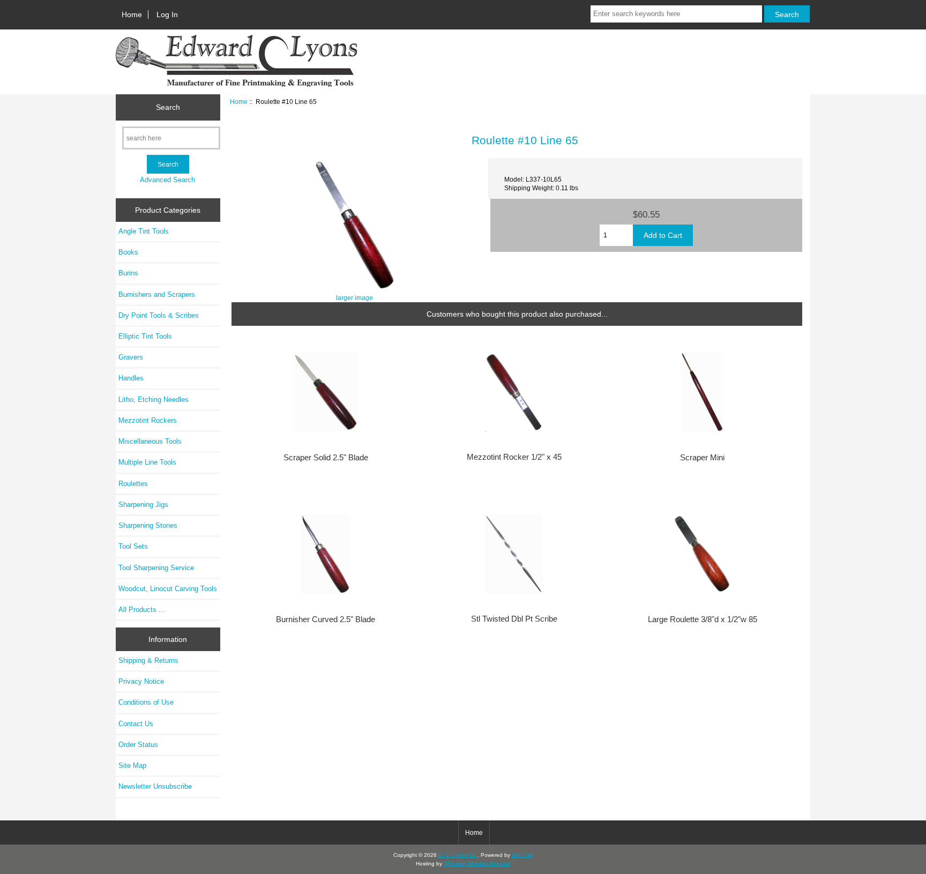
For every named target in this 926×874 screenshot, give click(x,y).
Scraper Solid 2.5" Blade (325, 457)
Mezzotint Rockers (147, 420)
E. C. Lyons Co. (457, 855)
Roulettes (133, 484)
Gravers (130, 357)
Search (168, 107)
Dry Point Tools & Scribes (158, 315)
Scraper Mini (702, 457)
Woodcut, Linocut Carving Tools (167, 589)
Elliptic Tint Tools (145, 336)
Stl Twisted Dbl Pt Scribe (514, 619)
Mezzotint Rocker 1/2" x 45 (514, 457)
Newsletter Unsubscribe (155, 786)
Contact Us (135, 724)
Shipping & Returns (148, 660)
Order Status (138, 745)
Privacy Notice (141, 681)
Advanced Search (167, 180)
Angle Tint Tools (143, 231)
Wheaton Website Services (477, 863)
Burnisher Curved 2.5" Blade (325, 619)
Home (132, 14)
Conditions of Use (146, 702)
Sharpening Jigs (143, 505)
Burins (128, 273)
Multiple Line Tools (147, 462)
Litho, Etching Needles (153, 399)
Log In (167, 14)
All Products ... (141, 610)
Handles (131, 378)
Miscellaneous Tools (150, 441)
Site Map (132, 765)
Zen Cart (522, 855)
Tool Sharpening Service (156, 568)
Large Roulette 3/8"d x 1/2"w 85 (702, 619)
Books (128, 252)
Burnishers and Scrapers (156, 294)
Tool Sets (133, 546)
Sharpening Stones (147, 525)
